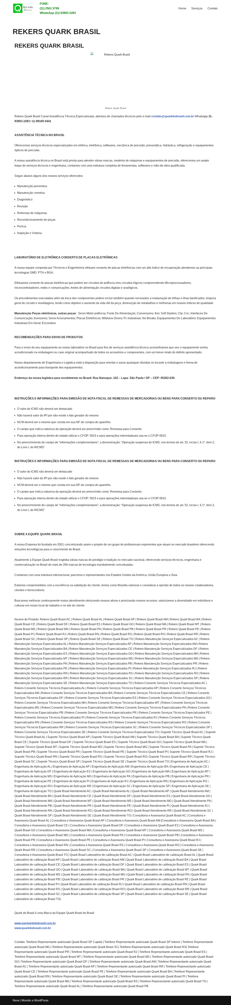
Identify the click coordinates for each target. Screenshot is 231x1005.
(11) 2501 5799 (49, 8)
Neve (16, 1000)
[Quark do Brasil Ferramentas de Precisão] (23, 8)
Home (182, 8)
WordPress (41, 1000)
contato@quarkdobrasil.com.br (172, 116)
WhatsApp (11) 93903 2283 (58, 12)
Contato (213, 8)
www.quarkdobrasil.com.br (32, 928)
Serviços (196, 8)
